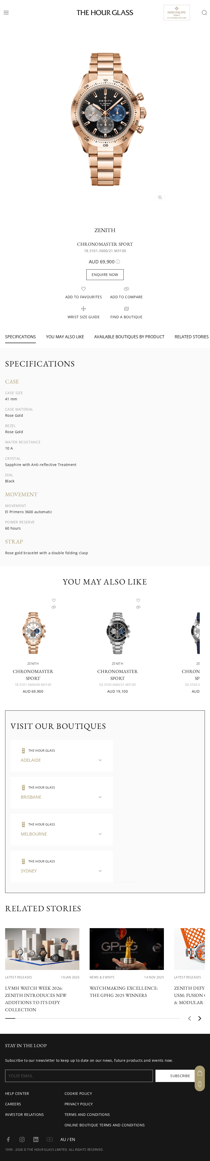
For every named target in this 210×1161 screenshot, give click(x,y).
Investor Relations (24, 1114)
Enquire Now (105, 274)
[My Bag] (200, 1073)
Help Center (17, 1093)
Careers (13, 1104)
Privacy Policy (79, 1104)
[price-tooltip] (118, 261)
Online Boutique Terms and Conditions (105, 1125)
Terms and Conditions (87, 1114)
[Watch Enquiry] (200, 1084)
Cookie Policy (78, 1093)
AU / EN (67, 1139)
